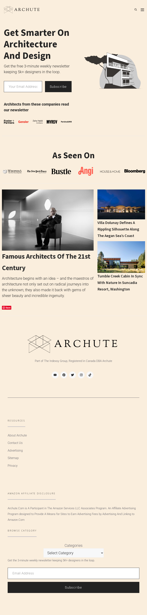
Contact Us (15, 443)
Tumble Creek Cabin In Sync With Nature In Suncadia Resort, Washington (120, 282)
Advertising (15, 450)
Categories (73, 545)
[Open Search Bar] (136, 9)
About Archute (17, 435)
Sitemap (13, 458)
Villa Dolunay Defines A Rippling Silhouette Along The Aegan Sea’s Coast (118, 229)
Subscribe (58, 87)
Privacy (13, 465)
